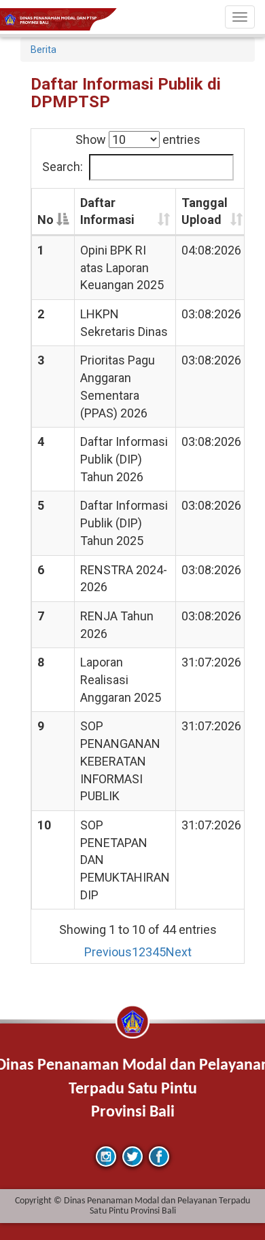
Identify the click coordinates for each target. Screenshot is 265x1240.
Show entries (137, 139)
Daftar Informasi (107, 211)
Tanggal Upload (204, 211)
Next (179, 952)
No (45, 219)
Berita (43, 49)
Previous (108, 952)
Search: (62, 166)
